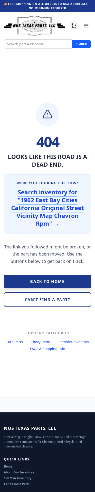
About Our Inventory (19, 472)
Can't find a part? (47, 299)
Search (81, 44)
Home (8, 466)
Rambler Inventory (73, 342)
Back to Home (47, 281)
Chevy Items (41, 342)
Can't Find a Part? (16, 484)
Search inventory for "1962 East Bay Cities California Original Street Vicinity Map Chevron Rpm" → (47, 207)
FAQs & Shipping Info (47, 348)
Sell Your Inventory (17, 478)
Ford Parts (14, 342)
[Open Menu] (86, 26)
